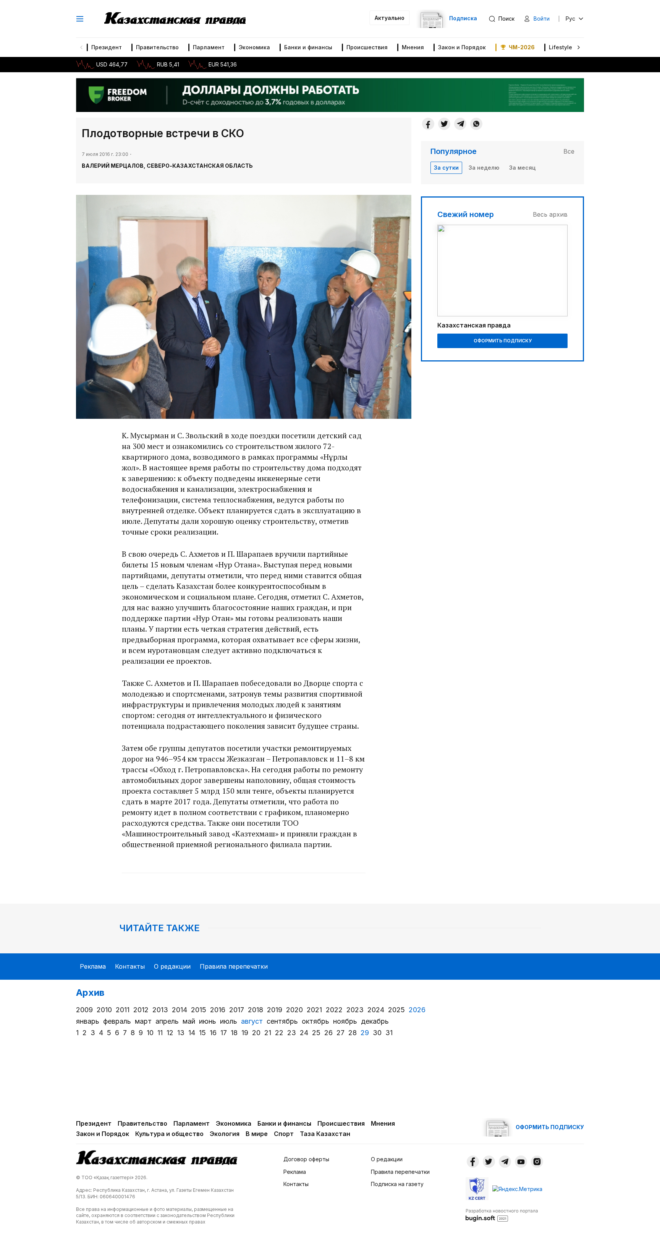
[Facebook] (428, 124)
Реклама (93, 966)
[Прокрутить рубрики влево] (81, 47)
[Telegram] (460, 124)
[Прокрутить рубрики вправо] (578, 47)
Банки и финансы (308, 47)
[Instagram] (537, 1161)
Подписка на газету (397, 1184)
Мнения (413, 47)
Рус (570, 18)
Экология (224, 1134)
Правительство (157, 47)
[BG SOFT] (502, 1215)
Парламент (209, 47)
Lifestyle (560, 47)
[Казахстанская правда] (175, 18)
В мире (257, 1134)
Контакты (130, 966)
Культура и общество (169, 1134)
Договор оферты (306, 1159)
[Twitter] (444, 124)
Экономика (254, 47)
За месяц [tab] (522, 167)
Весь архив (550, 214)
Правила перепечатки (234, 966)
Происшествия (367, 47)
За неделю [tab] (484, 167)
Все (568, 151)
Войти (542, 18)
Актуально (389, 18)
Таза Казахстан (325, 1134)
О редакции (172, 966)
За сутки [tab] (446, 167)
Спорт (284, 1134)
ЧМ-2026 (522, 47)
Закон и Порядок (462, 47)
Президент (106, 47)
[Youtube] (521, 1161)
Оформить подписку (503, 341)
